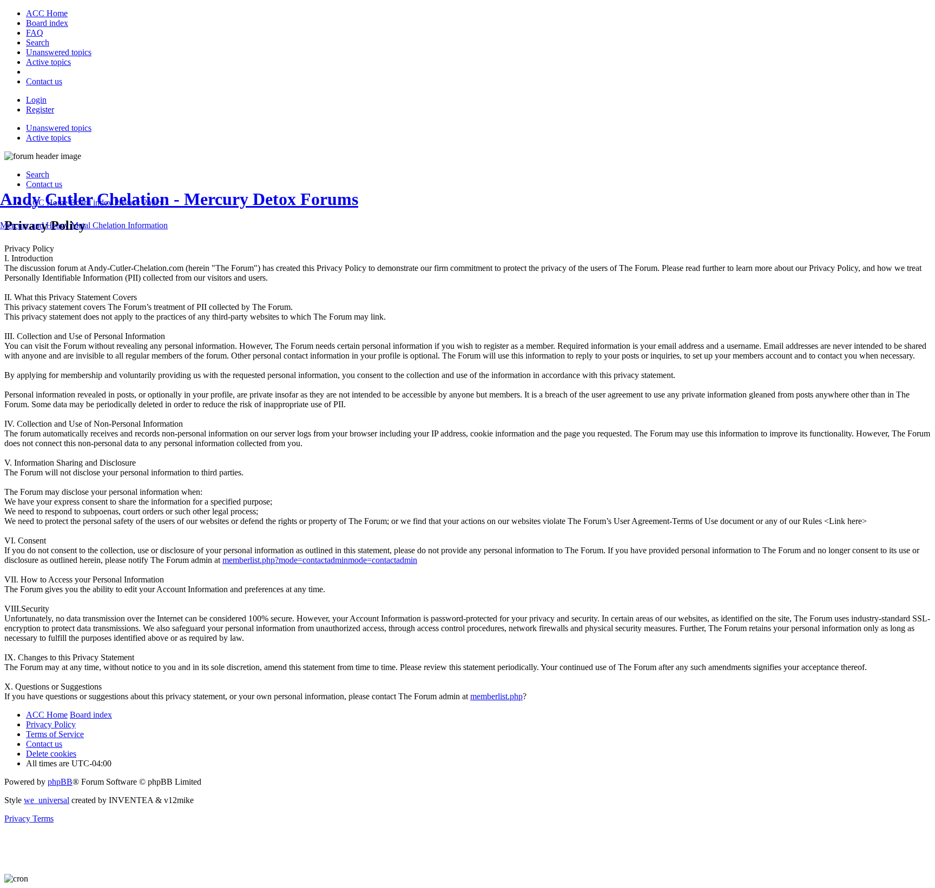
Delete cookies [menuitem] (51, 753)
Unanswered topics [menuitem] (58, 127)
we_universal (46, 800)
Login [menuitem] (36, 99)
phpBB (60, 781)
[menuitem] (47, 13)
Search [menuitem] (37, 174)
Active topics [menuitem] (48, 137)
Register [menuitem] (40, 109)
